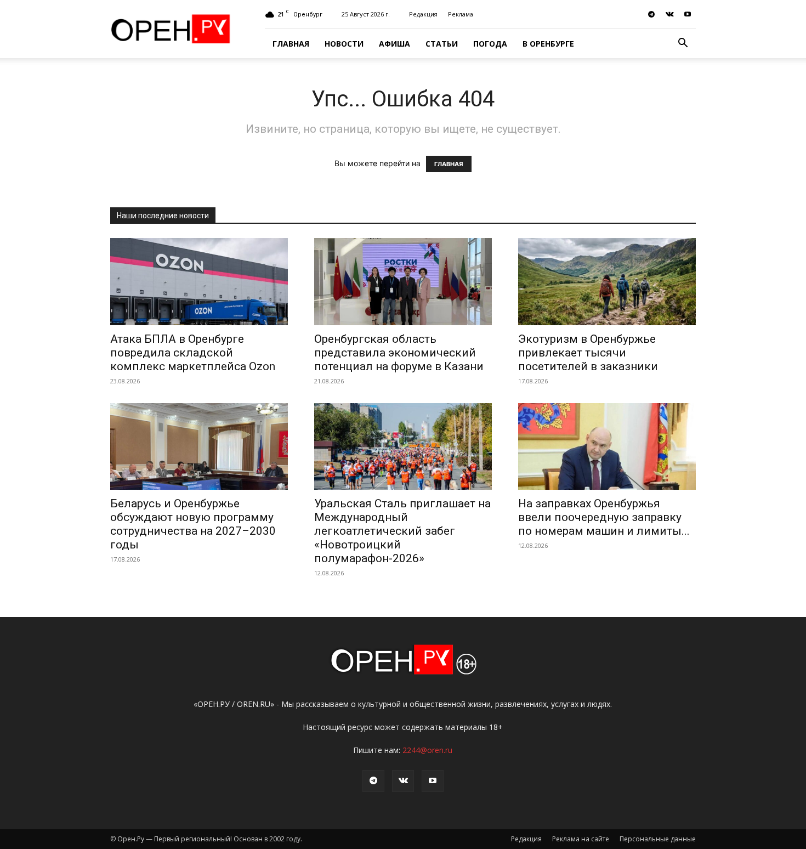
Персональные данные (658, 839)
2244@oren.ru (427, 750)
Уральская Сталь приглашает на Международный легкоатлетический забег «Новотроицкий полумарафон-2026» (402, 531)
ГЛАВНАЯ (448, 164)
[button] (682, 44)
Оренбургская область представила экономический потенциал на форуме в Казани (399, 352)
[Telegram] (651, 14)
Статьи (441, 43)
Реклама (460, 14)
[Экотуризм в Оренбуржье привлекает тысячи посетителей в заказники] (607, 281)
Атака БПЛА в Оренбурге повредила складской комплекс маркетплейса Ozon (192, 352)
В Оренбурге (548, 43)
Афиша (394, 43)
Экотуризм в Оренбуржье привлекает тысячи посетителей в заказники (588, 352)
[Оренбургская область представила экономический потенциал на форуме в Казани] (403, 281)
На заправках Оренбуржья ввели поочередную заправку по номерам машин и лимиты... (604, 517)
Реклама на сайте (580, 839)
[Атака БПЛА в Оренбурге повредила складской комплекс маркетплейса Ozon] (199, 281)
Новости (344, 43)
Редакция (423, 14)
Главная (291, 43)
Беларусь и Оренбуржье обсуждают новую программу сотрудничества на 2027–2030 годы (193, 524)
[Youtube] (687, 14)
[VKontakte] (669, 14)
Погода (490, 43)
